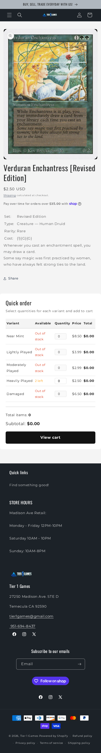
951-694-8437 (22, 626)
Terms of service (51, 743)
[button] (9, 15)
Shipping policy (79, 743)
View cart (50, 437)
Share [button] (13, 278)
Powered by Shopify (53, 735)
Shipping (10, 195)
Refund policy (82, 735)
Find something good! (29, 485)
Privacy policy (25, 743)
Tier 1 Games (29, 735)
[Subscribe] (79, 664)
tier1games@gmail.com (31, 616)
